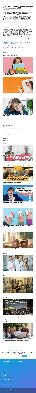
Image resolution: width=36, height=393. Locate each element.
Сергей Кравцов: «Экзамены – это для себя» (13, 202)
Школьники (8, 134)
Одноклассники (6, 43)
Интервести (21, 366)
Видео (4, 369)
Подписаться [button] (24, 355)
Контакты (4, 375)
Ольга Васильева (21, 47)
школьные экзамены (7, 47)
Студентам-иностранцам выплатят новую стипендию (16, 340)
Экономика (20, 364)
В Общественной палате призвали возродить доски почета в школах (12, 128)
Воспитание (8, 122)
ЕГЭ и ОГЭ (5, 4)
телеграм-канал (15, 42)
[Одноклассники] (4, 52)
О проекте (4, 374)
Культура (7, 131)
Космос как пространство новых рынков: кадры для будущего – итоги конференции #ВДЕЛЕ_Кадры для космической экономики (18, 317)
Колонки (4, 364)
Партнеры (4, 376)
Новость (9, 4)
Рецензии (4, 367)
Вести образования (6, 9)
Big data (20, 367)
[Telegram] (5, 52)
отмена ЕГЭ (16, 47)
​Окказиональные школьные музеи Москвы (13, 293)
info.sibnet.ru (8, 45)
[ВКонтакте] (3, 52)
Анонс (7, 126)
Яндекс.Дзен (11, 43)
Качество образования (22, 365)
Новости (4, 363)
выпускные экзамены (6, 48)
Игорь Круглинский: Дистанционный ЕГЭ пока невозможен (17, 162)
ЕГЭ (25, 47)
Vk (29, 42)
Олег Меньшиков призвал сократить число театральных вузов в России (12, 130)
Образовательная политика (23, 363)
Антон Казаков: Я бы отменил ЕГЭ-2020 (12, 182)
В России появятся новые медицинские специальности (16, 271)
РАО (12, 47)
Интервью (4, 366)
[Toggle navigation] (33, 1)
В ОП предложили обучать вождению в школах (9, 133)
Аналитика (4, 365)
